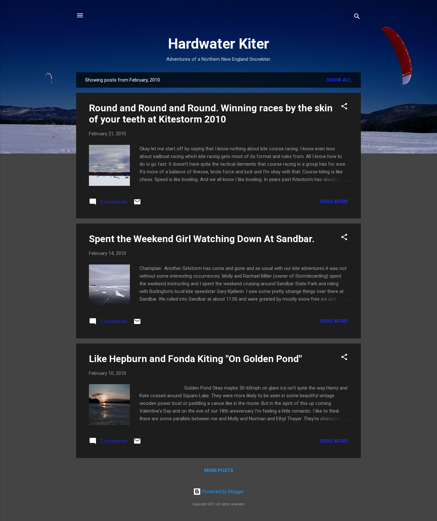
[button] (344, 107)
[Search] (357, 17)
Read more (334, 201)
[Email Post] (137, 204)
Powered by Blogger (222, 491)
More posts (218, 470)
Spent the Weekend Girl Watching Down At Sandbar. (201, 238)
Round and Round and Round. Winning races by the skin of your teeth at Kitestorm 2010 (211, 113)
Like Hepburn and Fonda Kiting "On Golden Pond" (195, 358)
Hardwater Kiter (218, 43)
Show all (339, 80)
